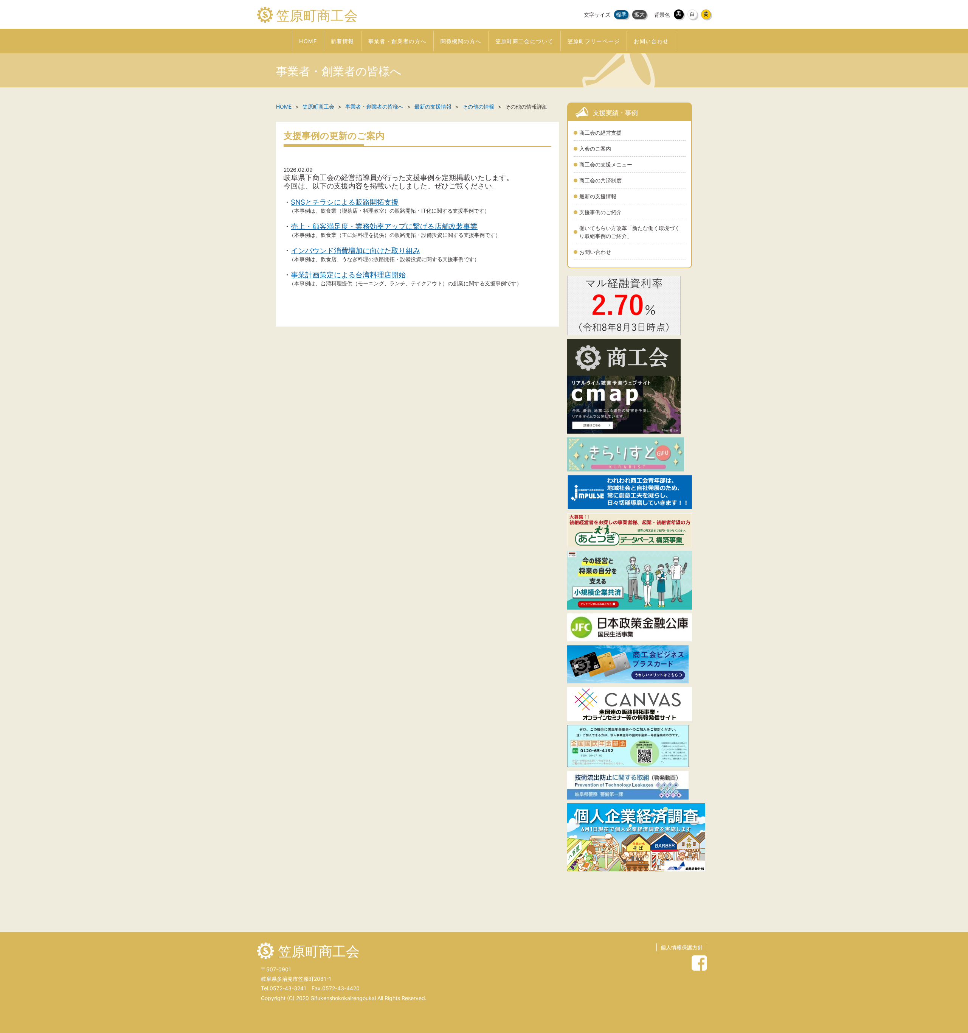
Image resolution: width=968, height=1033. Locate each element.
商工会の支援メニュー (605, 164)
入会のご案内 (595, 148)
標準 (621, 14)
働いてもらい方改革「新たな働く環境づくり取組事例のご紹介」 (629, 232)
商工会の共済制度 (600, 180)
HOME (284, 106)
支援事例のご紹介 (600, 212)
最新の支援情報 (597, 196)
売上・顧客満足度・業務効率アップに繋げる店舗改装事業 (384, 226)
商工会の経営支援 (600, 132)
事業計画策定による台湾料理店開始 (348, 275)
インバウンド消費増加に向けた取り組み (355, 250)
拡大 (639, 14)
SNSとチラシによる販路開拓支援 (345, 202)
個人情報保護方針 (682, 947)
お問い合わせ (595, 252)
